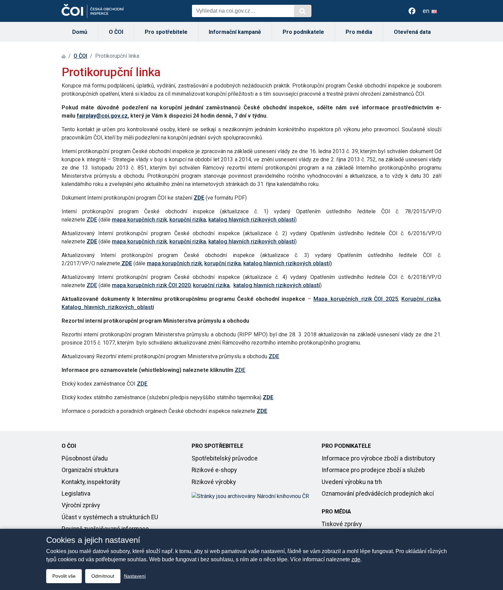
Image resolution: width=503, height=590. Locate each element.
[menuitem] (80, 32)
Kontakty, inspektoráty (91, 482)
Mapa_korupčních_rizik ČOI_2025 (355, 299)
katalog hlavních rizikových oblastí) (287, 263)
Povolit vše (64, 576)
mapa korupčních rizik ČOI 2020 (151, 285)
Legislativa (76, 493)
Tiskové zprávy (342, 524)
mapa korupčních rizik (139, 219)
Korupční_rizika (420, 299)
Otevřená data (412, 32)
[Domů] (64, 56)
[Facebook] (412, 11)
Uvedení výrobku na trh (352, 482)
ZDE (92, 219)
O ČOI (116, 32)
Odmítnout (102, 576)
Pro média (359, 32)
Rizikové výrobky (214, 482)
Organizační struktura (90, 470)
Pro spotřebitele (166, 32)
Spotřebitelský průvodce (225, 458)
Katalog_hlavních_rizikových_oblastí (108, 307)
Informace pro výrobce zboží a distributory (378, 458)
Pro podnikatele (303, 32)
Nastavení (135, 576)
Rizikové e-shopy (214, 470)
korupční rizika (187, 219)
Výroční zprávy (81, 505)
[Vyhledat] (302, 11)
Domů (79, 32)
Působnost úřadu (85, 458)
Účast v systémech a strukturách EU (110, 517)
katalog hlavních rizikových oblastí (251, 219)
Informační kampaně (235, 32)
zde (355, 559)
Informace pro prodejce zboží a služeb (373, 470)
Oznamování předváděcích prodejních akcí (378, 493)
